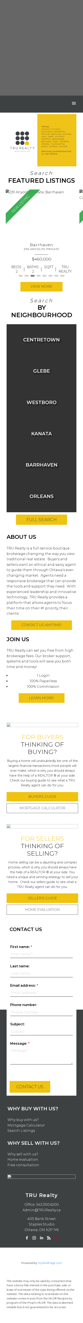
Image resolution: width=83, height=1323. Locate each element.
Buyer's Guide (42, 797)
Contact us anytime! (41, 625)
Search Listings (21, 1131)
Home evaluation (22, 1159)
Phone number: (23, 1005)
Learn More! (41, 698)
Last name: (20, 966)
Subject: (17, 1024)
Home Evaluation (42, 910)
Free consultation (23, 1165)
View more (41, 286)
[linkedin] (41, 1238)
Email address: (23, 985)
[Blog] (49, 1238)
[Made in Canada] (56, 1238)
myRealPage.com (50, 1263)
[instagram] (34, 1238)
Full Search (41, 519)
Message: (19, 1043)
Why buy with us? (23, 1120)
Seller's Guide (42, 898)
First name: (20, 947)
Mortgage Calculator (42, 808)
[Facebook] (27, 1238)
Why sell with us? (22, 1154)
